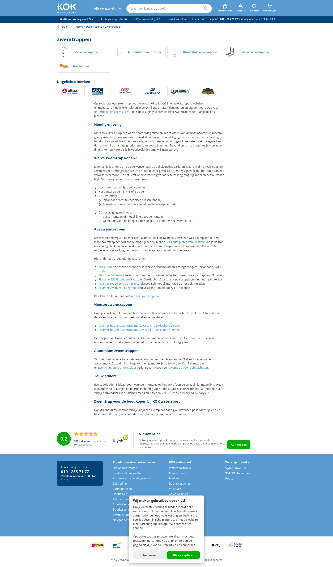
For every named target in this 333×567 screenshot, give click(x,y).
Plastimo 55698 (108, 279)
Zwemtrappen (122, 515)
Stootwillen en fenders (127, 504)
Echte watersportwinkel (114, 19)
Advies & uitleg (178, 494)
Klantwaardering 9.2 (148, 19)
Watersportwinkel (180, 468)
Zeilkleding (120, 483)
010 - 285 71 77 (229, 19)
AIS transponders (124, 499)
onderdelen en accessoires (111, 112)
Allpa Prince (106, 267)
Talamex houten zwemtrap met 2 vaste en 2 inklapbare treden (139, 325)
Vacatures (175, 489)
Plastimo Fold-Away (111, 275)
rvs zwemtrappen (147, 296)
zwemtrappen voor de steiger (117, 367)
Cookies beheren (213, 559)
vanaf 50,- (76, 19)
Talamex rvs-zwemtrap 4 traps (118, 283)
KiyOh (89, 444)
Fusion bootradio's (125, 468)
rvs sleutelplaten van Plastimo (185, 242)
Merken (174, 478)
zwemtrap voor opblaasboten (188, 367)
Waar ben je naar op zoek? (208, 8)
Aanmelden (239, 445)
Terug (63, 26)
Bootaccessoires (180, 483)
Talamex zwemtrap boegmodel (119, 288)
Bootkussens (121, 509)
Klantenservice (178, 473)
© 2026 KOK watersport (124, 559)
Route (229, 478)
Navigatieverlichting (126, 520)
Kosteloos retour (177, 19)
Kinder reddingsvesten (128, 473)
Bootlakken (120, 494)
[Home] (66, 12)
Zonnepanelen (122, 489)
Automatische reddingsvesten (132, 478)
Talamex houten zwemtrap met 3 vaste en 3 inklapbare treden (139, 330)
